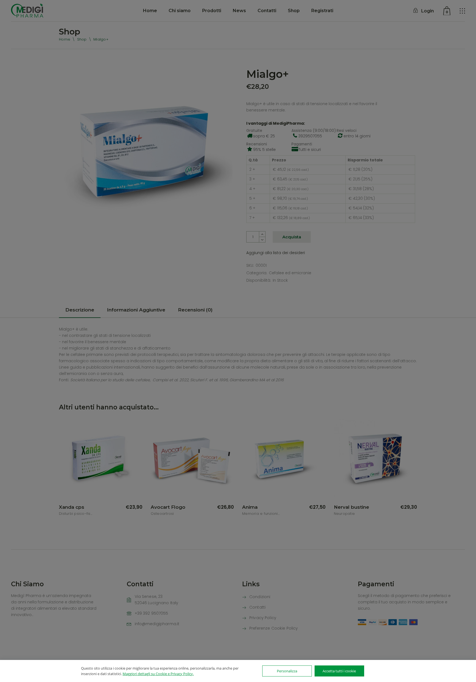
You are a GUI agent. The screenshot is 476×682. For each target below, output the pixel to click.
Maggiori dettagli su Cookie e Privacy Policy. (158, 673)
